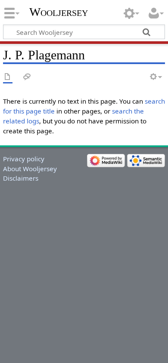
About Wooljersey (30, 168)
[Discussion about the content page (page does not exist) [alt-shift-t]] (27, 77)
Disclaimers (20, 178)
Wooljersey (58, 11)
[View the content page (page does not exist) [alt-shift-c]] (7, 77)
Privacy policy (23, 158)
